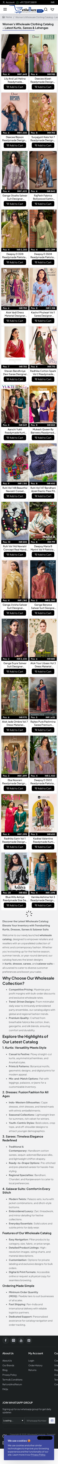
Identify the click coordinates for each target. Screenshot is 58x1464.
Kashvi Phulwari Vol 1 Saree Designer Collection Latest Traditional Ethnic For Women (43, 314)
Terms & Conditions (12, 1379)
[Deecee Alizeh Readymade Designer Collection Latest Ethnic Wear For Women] (43, 53)
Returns (32, 1370)
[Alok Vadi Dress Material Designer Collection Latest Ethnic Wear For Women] (15, 287)
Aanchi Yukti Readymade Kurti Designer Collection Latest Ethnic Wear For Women (15, 431)
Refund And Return (12, 1384)
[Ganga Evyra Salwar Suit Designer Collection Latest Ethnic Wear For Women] (15, 638)
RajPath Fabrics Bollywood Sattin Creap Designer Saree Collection (43, 197)
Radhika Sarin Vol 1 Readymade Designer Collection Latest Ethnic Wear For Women (14, 840)
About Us (7, 1360)
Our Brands (8, 1365)
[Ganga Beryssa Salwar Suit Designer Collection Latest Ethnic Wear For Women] (43, 579)
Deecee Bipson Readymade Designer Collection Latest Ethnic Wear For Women (14, 138)
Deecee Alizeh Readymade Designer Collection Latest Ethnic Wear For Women (43, 80)
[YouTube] (21, 1340)
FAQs (5, 1389)
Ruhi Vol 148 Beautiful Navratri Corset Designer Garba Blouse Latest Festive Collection (14, 489)
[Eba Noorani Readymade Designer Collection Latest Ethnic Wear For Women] (15, 755)
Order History (35, 1365)
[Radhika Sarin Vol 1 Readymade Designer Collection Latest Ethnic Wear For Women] (15, 813)
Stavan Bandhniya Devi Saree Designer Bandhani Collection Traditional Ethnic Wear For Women (15, 372)
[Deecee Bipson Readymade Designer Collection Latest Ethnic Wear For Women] (15, 112)
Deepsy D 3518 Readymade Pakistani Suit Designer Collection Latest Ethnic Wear (15, 255)
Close (46, 1438)
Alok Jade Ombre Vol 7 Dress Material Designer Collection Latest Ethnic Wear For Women (15, 723)
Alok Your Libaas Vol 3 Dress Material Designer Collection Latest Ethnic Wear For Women (43, 665)
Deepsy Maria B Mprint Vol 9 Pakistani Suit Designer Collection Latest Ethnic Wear (43, 548)
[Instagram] (13, 1340)
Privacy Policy (38, 1454)
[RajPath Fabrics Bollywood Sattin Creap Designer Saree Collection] (43, 170)
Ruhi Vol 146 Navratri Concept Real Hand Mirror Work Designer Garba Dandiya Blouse (15, 548)
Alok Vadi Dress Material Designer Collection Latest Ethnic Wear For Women (15, 314)
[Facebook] (5, 1340)
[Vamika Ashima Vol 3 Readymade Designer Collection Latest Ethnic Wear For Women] (43, 872)
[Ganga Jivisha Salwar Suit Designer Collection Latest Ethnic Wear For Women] (15, 579)
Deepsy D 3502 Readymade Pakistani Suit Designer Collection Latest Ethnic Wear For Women (43, 781)
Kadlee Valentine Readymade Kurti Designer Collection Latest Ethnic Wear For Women (43, 840)
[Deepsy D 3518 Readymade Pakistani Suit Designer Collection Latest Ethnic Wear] (15, 229)
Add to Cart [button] (16, 86)
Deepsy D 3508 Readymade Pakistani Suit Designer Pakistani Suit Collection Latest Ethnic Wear (43, 255)
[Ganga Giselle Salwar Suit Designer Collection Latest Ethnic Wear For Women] (15, 170)
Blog (4, 1370)
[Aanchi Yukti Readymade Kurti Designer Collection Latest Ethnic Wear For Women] (15, 404)
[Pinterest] (29, 1340)
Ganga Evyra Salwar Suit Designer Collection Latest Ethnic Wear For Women (14, 665)
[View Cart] (52, 9)
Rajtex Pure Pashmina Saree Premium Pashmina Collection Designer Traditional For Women (43, 723)
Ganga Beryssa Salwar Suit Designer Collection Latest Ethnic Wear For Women (43, 606)
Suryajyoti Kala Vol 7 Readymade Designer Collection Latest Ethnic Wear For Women (43, 138)
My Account (35, 1353)
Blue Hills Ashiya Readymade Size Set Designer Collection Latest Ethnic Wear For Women (15, 898)
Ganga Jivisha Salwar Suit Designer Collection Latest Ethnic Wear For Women (15, 606)
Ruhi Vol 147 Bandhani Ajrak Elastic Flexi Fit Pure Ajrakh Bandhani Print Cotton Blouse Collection (43, 489)
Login (31, 1360)
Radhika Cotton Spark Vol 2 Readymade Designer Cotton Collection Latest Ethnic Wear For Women (43, 372)
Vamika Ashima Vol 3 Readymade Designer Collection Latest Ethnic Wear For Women (43, 898)
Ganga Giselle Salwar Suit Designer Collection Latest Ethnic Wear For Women (14, 197)
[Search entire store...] (46, 9)
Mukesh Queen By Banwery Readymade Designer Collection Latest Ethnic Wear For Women (43, 431)
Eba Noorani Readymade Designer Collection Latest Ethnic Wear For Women (14, 781)
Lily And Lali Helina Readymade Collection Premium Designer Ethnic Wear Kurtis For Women (14, 80)
